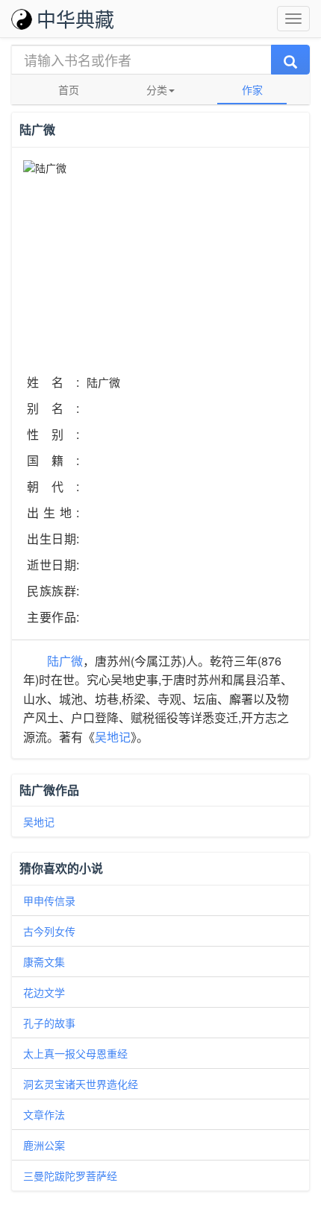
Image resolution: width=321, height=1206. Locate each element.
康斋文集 (44, 961)
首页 (68, 89)
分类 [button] (156, 89)
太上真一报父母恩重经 (75, 1053)
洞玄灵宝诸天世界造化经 (80, 1083)
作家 (252, 89)
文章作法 (44, 1114)
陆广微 (65, 660)
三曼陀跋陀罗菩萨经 (70, 1175)
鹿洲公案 (44, 1144)
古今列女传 (49, 931)
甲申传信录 (49, 900)
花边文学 (44, 992)
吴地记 (113, 736)
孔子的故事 (49, 1022)
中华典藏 (75, 18)
